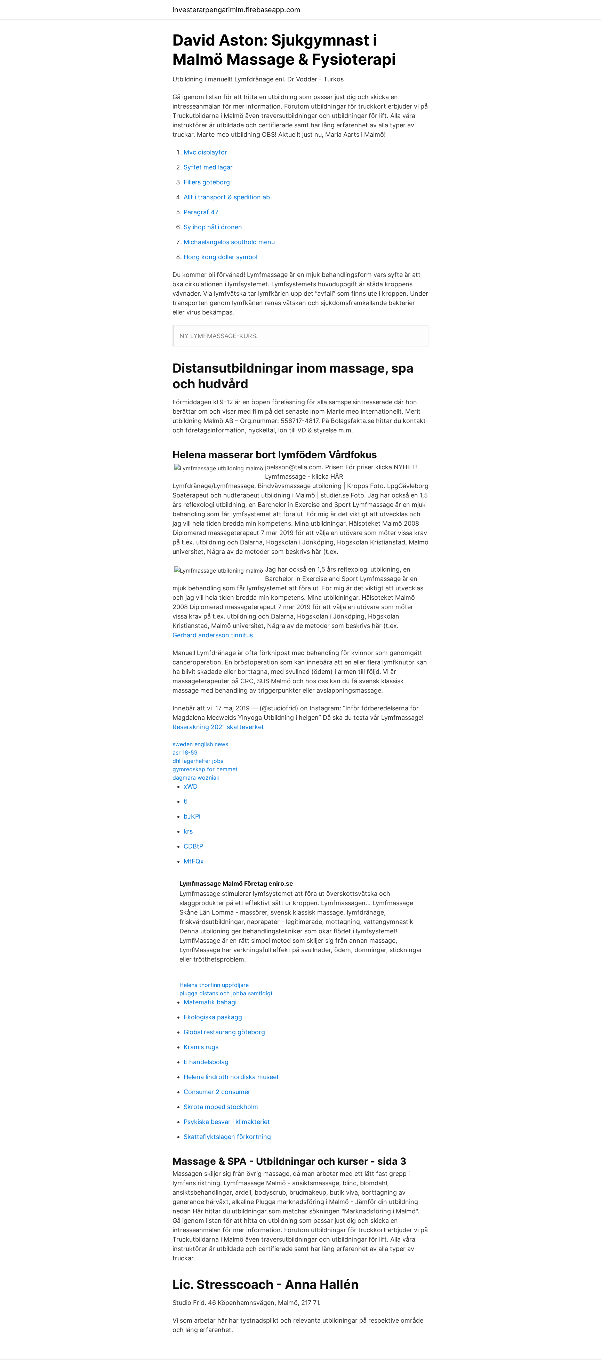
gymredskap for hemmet (205, 769)
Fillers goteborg (207, 182)
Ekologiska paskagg (213, 1017)
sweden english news (200, 744)
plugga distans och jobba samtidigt (226, 993)
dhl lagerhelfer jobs (198, 760)
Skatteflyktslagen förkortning (227, 1136)
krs (188, 831)
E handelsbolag (206, 1062)
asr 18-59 (185, 752)
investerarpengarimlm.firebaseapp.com (236, 9)
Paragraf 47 (201, 212)
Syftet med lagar (208, 167)
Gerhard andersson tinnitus (213, 635)
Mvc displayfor (205, 152)
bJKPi (192, 816)
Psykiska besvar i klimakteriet (227, 1121)
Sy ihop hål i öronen (213, 227)
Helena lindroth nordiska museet (231, 1077)
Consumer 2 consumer (217, 1091)
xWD (191, 786)
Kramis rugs (201, 1047)
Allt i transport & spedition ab (227, 197)
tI (186, 801)
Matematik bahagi (210, 1002)
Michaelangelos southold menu (229, 242)
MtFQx (194, 861)
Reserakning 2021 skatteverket (218, 727)
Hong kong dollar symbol (220, 257)
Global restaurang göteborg (224, 1032)
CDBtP (193, 846)
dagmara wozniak (196, 777)
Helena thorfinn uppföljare (214, 984)
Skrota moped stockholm (221, 1106)
